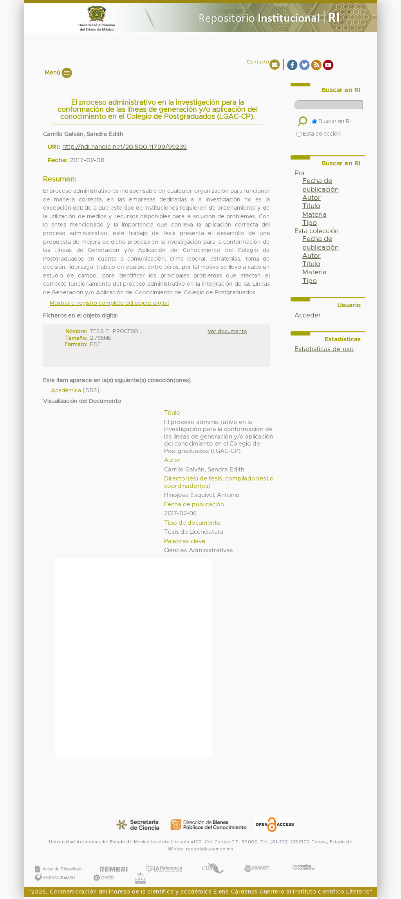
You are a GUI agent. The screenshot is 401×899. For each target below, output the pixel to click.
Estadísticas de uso (324, 349)
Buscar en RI (334, 121)
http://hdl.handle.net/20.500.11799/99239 (124, 147)
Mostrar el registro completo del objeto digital (109, 303)
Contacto (258, 62)
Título (311, 206)
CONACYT (256, 860)
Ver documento (227, 331)
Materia (314, 214)
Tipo (309, 223)
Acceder (307, 315)
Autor (311, 197)
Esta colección (322, 134)
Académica (66, 390)
